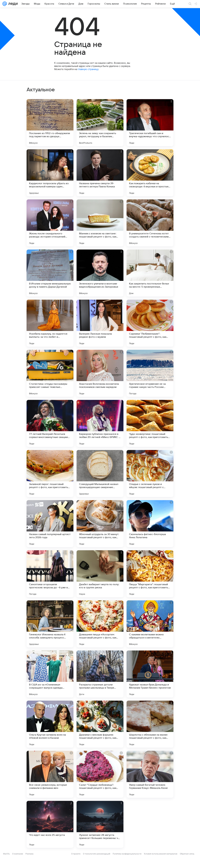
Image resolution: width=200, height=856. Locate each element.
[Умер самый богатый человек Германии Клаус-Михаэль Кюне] (150, 774)
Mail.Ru (6, 854)
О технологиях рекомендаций (96, 854)
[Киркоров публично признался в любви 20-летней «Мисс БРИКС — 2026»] (100, 423)
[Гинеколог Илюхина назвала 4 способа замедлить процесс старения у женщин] (50, 623)
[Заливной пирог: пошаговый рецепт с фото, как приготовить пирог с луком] (50, 473)
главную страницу (88, 69)
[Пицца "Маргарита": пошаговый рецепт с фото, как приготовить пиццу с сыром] (150, 573)
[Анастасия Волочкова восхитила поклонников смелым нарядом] (100, 373)
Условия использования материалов (160, 854)
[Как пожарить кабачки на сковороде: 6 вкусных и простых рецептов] (150, 172)
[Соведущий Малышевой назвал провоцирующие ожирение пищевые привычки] (100, 473)
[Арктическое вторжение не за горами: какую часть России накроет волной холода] (150, 373)
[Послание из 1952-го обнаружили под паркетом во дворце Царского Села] (50, 122)
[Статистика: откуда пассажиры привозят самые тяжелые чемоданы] (50, 373)
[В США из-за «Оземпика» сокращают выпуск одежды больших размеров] (50, 673)
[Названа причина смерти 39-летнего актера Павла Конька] (100, 172)
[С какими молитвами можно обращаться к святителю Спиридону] (150, 623)
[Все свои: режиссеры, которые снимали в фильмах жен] (50, 774)
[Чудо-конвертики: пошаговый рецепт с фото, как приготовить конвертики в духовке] (150, 423)
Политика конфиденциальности (127, 854)
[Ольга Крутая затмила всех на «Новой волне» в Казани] (50, 724)
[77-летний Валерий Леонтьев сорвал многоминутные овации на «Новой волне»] (50, 423)
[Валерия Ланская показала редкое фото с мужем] (100, 323)
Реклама (29, 854)
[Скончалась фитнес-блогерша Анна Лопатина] (150, 523)
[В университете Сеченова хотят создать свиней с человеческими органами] (150, 222)
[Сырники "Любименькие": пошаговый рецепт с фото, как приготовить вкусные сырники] (150, 323)
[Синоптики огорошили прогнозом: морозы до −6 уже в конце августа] (50, 573)
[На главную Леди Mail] (12, 4)
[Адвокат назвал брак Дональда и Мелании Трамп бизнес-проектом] (150, 673)
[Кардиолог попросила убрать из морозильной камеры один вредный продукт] (50, 172)
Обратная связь (187, 854)
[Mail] (4, 4)
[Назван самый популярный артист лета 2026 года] (50, 523)
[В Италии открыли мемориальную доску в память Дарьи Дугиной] (50, 273)
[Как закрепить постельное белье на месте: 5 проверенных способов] (150, 273)
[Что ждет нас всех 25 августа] (50, 824)
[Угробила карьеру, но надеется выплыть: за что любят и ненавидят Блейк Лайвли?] (50, 323)
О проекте (75, 854)
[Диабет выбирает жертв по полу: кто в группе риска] (100, 573)
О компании (17, 854)
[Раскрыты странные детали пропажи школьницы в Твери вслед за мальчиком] (100, 673)
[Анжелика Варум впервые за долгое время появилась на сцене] (150, 824)
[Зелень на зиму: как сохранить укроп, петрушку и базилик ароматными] (100, 122)
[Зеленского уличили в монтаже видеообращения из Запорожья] (100, 273)
